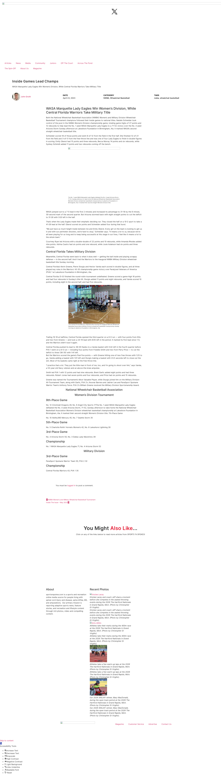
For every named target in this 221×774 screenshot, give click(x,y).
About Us (24, 68)
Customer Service (136, 724)
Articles (8, 63)
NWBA (106, 98)
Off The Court (67, 63)
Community (40, 63)
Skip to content (6, 740)
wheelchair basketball (169, 98)
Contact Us (166, 724)
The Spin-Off (10, 68)
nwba (156, 98)
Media (28, 63)
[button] (3, 72)
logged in (71, 485)
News (18, 63)
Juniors (53, 63)
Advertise (152, 724)
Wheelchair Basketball (120, 98)
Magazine (37, 68)
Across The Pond (85, 63)
